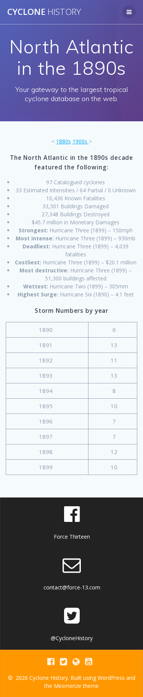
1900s (80, 141)
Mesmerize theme (76, 685)
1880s (63, 141)
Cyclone (44, 12)
